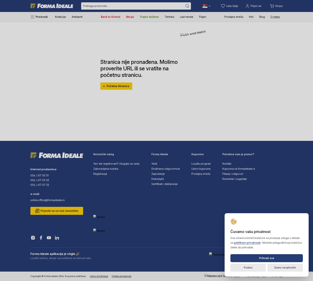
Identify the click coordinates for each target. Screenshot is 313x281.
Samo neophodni (285, 267)
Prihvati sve (266, 258)
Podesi (248, 267)
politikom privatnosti (247, 242)
